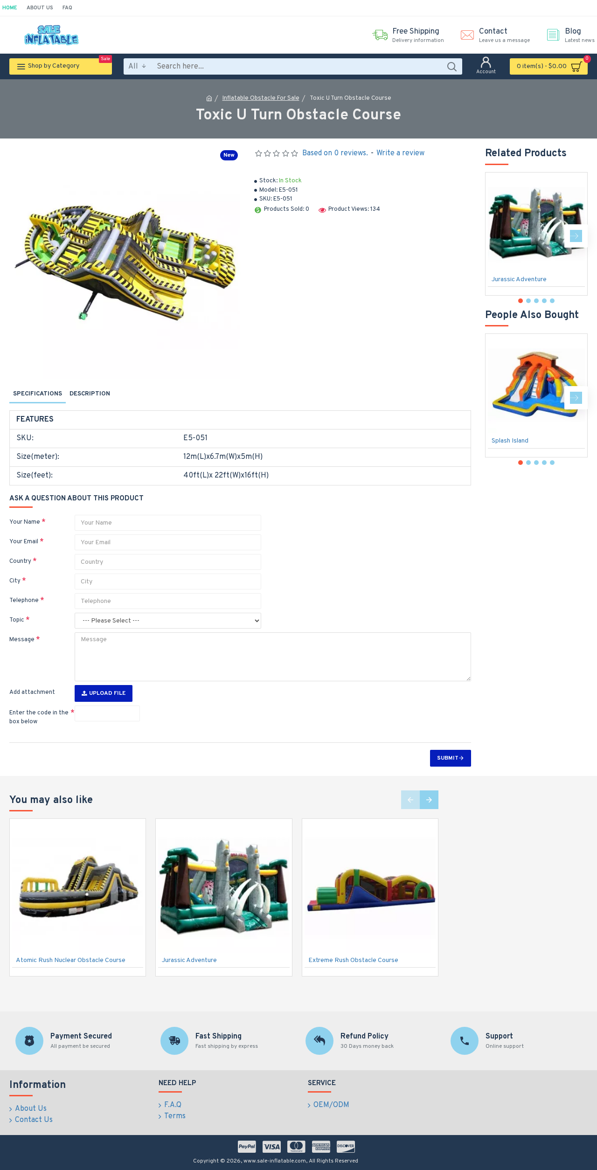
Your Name (24, 522)
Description (89, 394)
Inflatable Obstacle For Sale (260, 98)
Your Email (23, 542)
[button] (496, 236)
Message (22, 640)
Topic (16, 620)
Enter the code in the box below (39, 717)
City (15, 581)
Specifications (37, 394)
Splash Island (510, 441)
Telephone (24, 600)
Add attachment (32, 692)
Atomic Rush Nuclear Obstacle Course (70, 960)
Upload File (107, 693)
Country (20, 561)
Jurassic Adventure (519, 280)
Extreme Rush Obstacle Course (353, 960)
